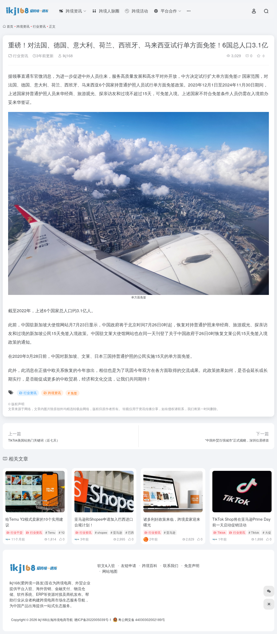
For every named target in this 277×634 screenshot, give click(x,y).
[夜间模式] (268, 604)
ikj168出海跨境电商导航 (55, 619)
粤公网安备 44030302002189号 (141, 619)
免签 (233, 76)
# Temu (50, 532)
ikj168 (67, 55)
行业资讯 (39, 26)
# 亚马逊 (116, 532)
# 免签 (72, 393)
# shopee (101, 532)
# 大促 (267, 532)
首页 (10, 26)
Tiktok (221, 532)
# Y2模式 (65, 532)
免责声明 (191, 565)
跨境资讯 (23, 26)
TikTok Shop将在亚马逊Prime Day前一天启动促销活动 (241, 521)
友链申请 (128, 565)
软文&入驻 (106, 565)
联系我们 (170, 565)
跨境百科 (149, 565)
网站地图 (109, 571)
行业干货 (16, 532)
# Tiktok (254, 532)
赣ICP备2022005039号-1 (92, 619)
